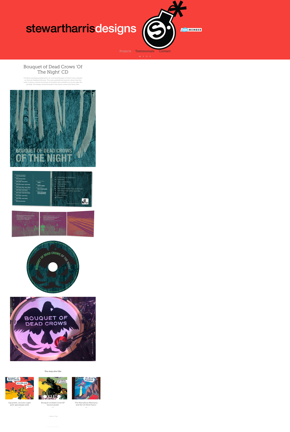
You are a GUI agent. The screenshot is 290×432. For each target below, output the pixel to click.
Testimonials (144, 51)
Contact (165, 51)
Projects (125, 51)
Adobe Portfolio (55, 426)
